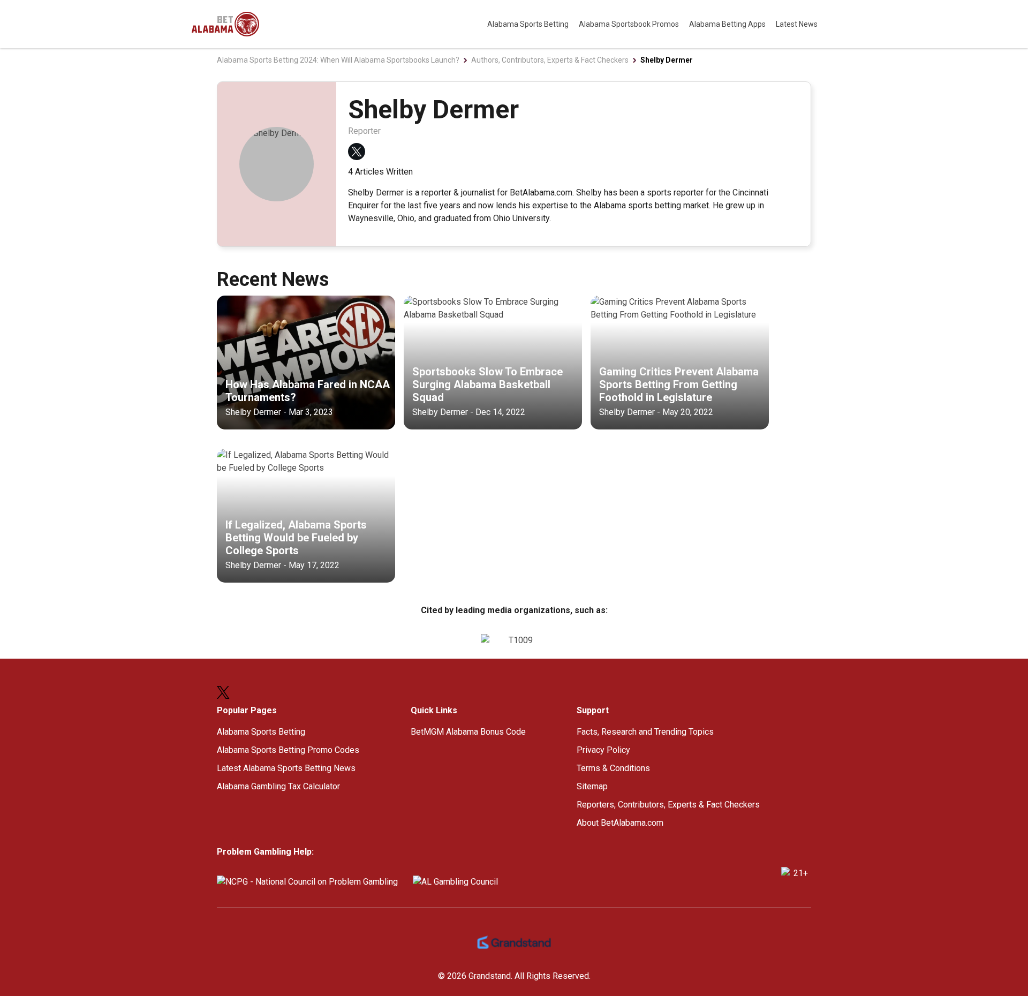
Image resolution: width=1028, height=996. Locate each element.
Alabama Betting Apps (728, 24)
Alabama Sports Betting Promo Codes (288, 750)
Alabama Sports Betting (528, 24)
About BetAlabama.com (620, 823)
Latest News (797, 24)
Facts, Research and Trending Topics (645, 732)
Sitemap (592, 786)
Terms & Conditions (613, 768)
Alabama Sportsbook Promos (630, 24)
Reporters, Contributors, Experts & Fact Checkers (668, 804)
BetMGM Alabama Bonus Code (468, 732)
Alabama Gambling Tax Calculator (278, 786)
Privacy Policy (603, 750)
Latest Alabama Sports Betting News (286, 768)
